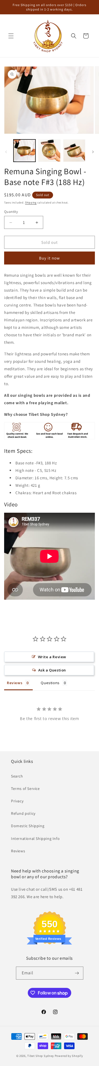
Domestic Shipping (27, 825)
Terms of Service (25, 788)
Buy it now (49, 258)
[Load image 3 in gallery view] (74, 150)
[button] (11, 36)
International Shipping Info (35, 838)
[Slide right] (93, 152)
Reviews (18, 850)
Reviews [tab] (14, 682)
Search (17, 776)
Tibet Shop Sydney (40, 1056)
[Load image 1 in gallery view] (24, 150)
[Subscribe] (77, 973)
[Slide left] (6, 152)
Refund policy (23, 813)
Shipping (31, 202)
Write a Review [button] (52, 656)
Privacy (17, 800)
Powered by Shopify (69, 1056)
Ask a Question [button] (52, 670)
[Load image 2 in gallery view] (49, 150)
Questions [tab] (50, 682)
